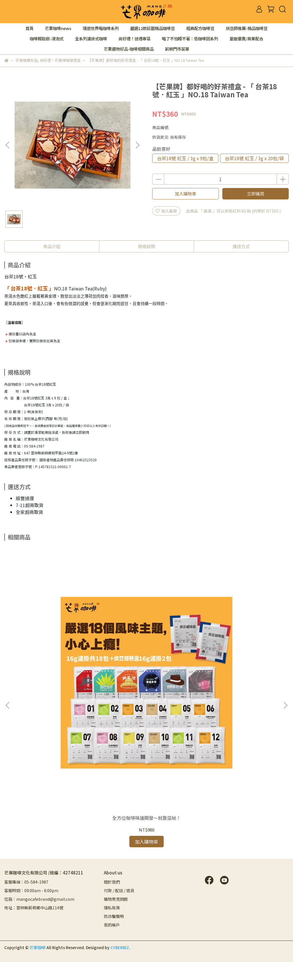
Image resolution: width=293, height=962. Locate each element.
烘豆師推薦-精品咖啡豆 (247, 28)
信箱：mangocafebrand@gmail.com (39, 899)
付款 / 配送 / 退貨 (119, 890)
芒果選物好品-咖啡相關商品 (129, 49)
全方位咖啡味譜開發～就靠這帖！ (146, 818)
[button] (137, 145)
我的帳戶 (112, 925)
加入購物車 (185, 194)
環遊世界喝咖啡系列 (101, 28)
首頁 (29, 28)
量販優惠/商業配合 (246, 38)
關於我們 (112, 882)
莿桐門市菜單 (177, 49)
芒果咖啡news (58, 28)
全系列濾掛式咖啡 (91, 38)
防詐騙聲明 (114, 916)
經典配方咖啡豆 (200, 28)
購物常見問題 (116, 899)
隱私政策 (112, 907)
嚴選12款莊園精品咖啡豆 (152, 28)
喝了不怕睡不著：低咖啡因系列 (190, 38)
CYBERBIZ (119, 947)
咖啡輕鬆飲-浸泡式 (47, 38)
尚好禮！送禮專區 (134, 38)
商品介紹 (51, 246)
